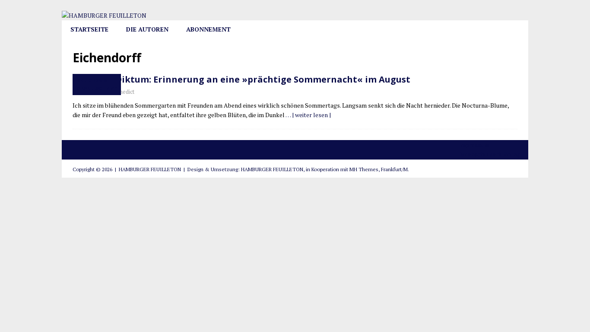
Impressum (473, 144)
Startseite (89, 29)
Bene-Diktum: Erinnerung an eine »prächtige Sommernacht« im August (250, 79)
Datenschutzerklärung (489, 154)
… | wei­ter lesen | (308, 115)
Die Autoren (147, 29)
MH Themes (363, 169)
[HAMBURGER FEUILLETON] (104, 15)
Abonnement (208, 29)
